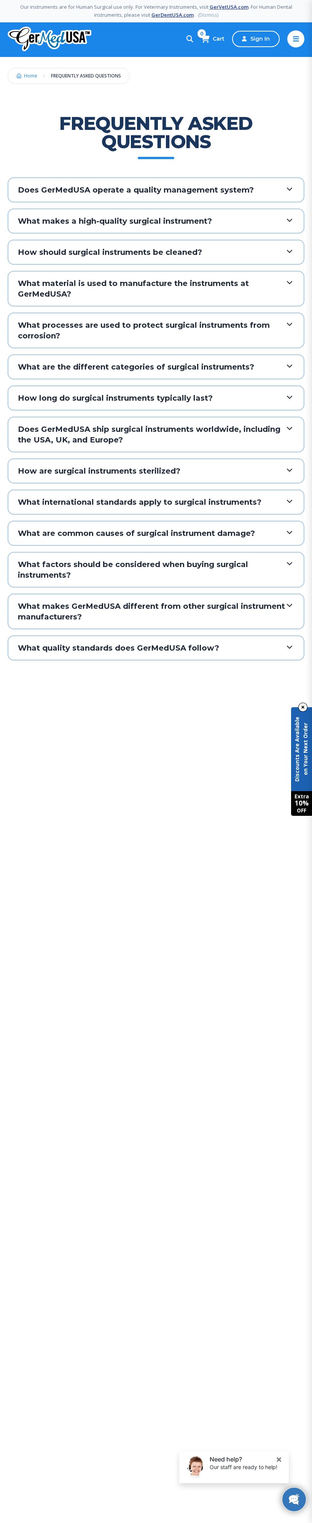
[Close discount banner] (302, 707)
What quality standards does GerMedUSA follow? (118, 647)
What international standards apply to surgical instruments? (139, 502)
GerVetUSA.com (229, 6)
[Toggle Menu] (295, 38)
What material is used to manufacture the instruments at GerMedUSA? (133, 289)
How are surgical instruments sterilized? (99, 471)
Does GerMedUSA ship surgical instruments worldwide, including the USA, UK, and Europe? (149, 434)
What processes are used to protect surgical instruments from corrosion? (144, 330)
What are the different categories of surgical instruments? (136, 366)
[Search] (189, 39)
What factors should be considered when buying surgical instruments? (133, 570)
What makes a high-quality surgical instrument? (115, 221)
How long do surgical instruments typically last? (115, 398)
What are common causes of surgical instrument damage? (136, 533)
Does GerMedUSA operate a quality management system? (136, 189)
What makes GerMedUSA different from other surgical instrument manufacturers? (151, 611)
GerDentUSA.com (172, 14)
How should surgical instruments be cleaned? (110, 252)
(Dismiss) (208, 14)
